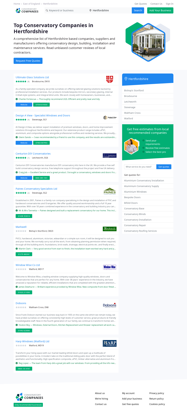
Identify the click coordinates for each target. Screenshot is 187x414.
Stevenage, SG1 (39, 119)
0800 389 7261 (41, 178)
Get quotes (164, 166)
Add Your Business (160, 10)
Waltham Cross (132, 112)
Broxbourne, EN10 (41, 81)
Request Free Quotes (28, 60)
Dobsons (21, 303)
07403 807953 (41, 143)
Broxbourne (130, 96)
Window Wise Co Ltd (28, 265)
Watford (128, 118)
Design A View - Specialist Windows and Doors (43, 115)
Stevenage (129, 107)
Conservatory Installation (137, 219)
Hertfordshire (50, 3)
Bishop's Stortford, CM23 (41, 231)
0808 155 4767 (24, 368)
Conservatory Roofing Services (140, 230)
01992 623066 (24, 330)
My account (128, 393)
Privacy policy (156, 393)
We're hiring (101, 398)
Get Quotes (141, 3)
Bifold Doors (131, 202)
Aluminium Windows (135, 191)
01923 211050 (24, 292)
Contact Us (156, 3)
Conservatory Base (134, 208)
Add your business (132, 398)
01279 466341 (24, 254)
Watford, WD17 (36, 269)
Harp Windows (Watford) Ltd (32, 341)
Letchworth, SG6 (40, 157)
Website (23, 104)
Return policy (156, 398)
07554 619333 (41, 104)
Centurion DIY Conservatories (33, 153)
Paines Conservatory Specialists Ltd (36, 188)
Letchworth (130, 101)
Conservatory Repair (135, 225)
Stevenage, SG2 (39, 192)
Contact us (101, 404)
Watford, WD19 (36, 345)
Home (17, 3)
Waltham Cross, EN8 (38, 307)
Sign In (169, 3)
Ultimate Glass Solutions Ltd (32, 77)
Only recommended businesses (28, 405)
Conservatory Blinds (135, 214)
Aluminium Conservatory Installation (144, 180)
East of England (31, 3)
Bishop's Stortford (134, 90)
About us (100, 393)
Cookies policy (157, 404)
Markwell (21, 227)
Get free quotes (130, 404)
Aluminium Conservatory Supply (141, 186)
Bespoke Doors (132, 197)
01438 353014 (24, 216)
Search (138, 10)
